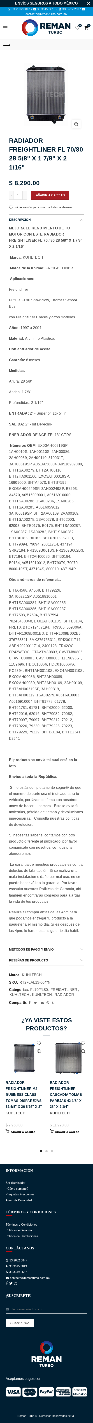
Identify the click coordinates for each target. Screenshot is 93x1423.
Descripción (20, 219)
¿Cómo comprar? (17, 1188)
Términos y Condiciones (21, 1224)
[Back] (6, 44)
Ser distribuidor (15, 1183)
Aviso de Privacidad (19, 1200)
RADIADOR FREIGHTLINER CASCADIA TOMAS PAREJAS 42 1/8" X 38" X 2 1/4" (66, 1094)
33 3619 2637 (71, 9)
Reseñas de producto (28, 960)
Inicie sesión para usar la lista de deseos (43, 207)
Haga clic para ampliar (76, 124)
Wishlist (80, 25)
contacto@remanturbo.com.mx (47, 14)
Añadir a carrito (50, 195)
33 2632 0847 (21, 9)
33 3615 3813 (46, 9)
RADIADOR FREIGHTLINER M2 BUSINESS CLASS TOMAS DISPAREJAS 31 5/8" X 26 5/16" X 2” (24, 1094)
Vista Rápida (39, 1051)
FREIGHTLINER (64, 990)
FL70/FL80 (39, 990)
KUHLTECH (32, 975)
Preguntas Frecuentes (20, 1194)
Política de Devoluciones (22, 1236)
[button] (41, 1151)
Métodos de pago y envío (31, 949)
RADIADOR (65, 995)
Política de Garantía (19, 1230)
